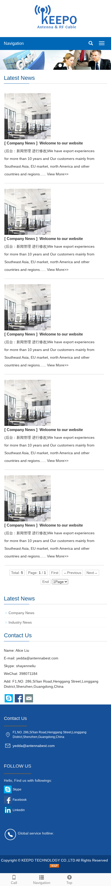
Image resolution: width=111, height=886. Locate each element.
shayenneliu (26, 666)
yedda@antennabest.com (37, 658)
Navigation (14, 43)
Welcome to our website (61, 143)
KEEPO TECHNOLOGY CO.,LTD (48, 860)
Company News (21, 613)
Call (14, 883)
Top (69, 883)
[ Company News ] (20, 143)
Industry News (20, 622)
